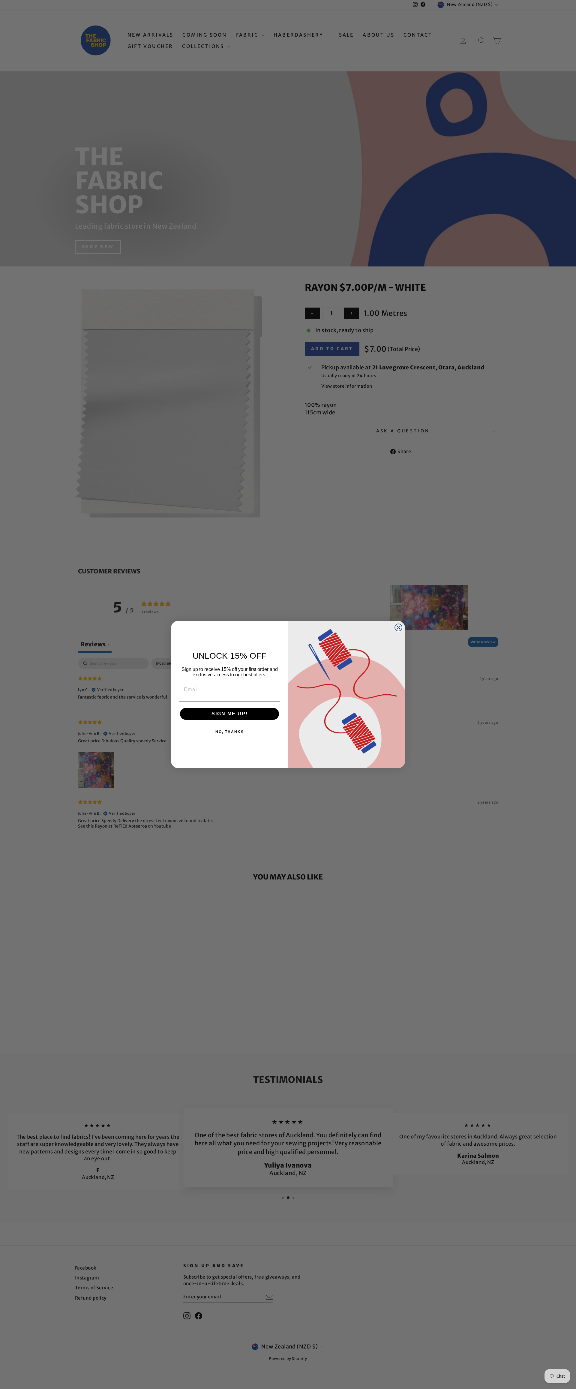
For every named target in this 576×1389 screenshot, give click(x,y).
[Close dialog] (398, 627)
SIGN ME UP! (230, 713)
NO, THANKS (229, 732)
